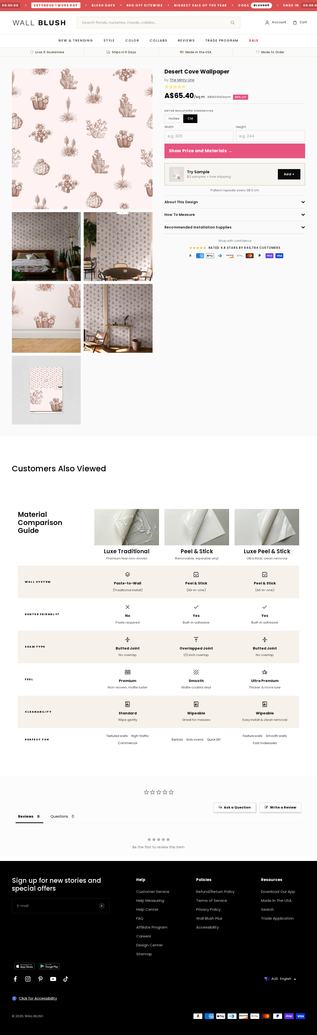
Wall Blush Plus (209, 918)
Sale (253, 40)
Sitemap (144, 954)
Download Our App (278, 891)
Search (267, 909)
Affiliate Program (151, 927)
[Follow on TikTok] (65, 979)
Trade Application (277, 918)
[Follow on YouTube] (53, 979)
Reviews (186, 40)
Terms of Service (211, 900)
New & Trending (75, 40)
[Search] (232, 22)
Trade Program (222, 40)
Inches (174, 118)
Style (109, 40)
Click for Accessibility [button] (38, 998)
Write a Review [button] (283, 807)
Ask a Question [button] (237, 807)
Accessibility (207, 927)
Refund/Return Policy (215, 891)
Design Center (149, 945)
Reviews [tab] (25, 816)
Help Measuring (150, 900)
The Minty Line (182, 80)
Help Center (147, 909)
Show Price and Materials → (200, 151)
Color (132, 40)
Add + (289, 174)
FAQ (139, 918)
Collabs (158, 40)
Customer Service (152, 891)
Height (241, 127)
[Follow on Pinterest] (40, 979)
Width (169, 127)
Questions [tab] (59, 816)
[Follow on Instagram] (28, 979)
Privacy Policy (208, 909)
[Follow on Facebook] (15, 979)
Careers (143, 936)
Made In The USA (276, 900)
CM (190, 118)
